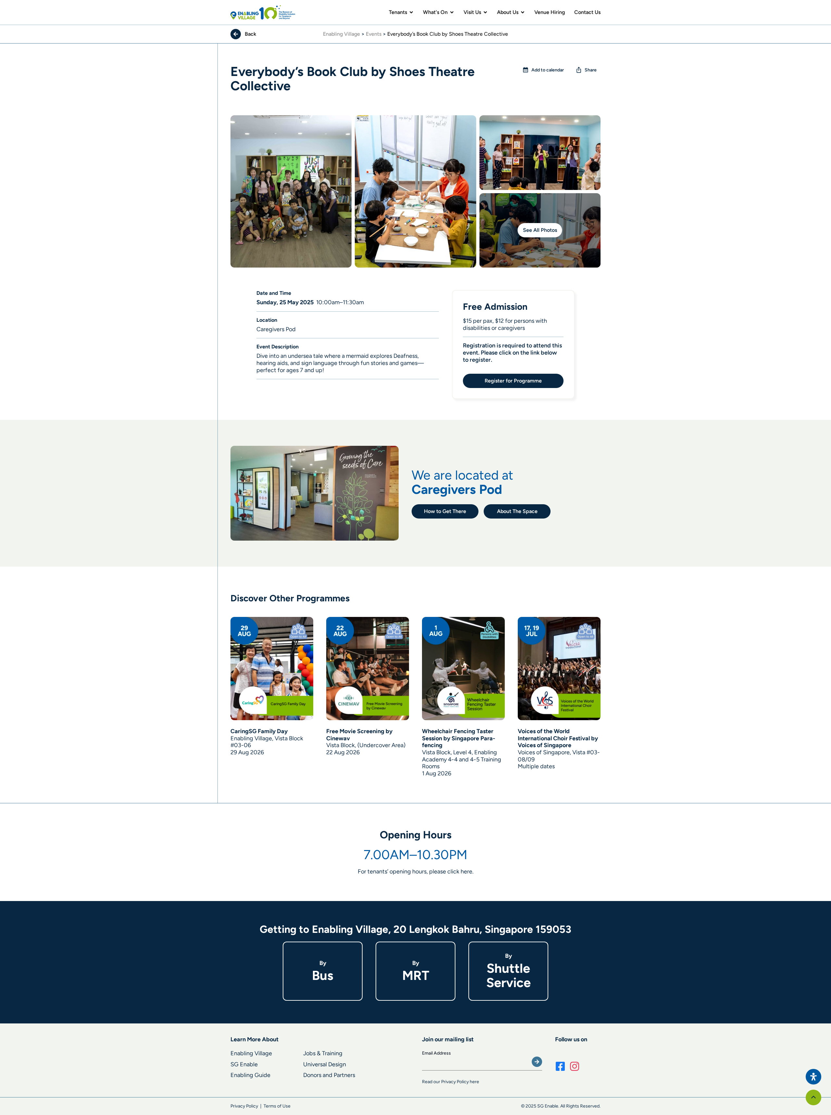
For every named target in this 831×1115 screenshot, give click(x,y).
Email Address (436, 1053)
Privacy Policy (244, 1106)
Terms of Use (277, 1106)
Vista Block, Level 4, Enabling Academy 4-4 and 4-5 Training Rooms (461, 759)
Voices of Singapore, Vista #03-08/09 (559, 756)
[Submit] (537, 1062)
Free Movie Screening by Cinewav (359, 735)
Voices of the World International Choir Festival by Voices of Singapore (558, 738)
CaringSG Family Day (259, 731)
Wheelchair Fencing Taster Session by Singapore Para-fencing (458, 738)
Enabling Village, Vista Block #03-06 (266, 742)
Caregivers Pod (457, 489)
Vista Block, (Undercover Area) (365, 745)
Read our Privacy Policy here (450, 1081)
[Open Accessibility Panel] (813, 1076)
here (466, 871)
